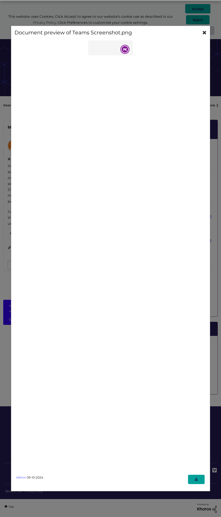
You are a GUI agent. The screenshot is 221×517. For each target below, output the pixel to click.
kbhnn (21, 477)
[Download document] (196, 479)
